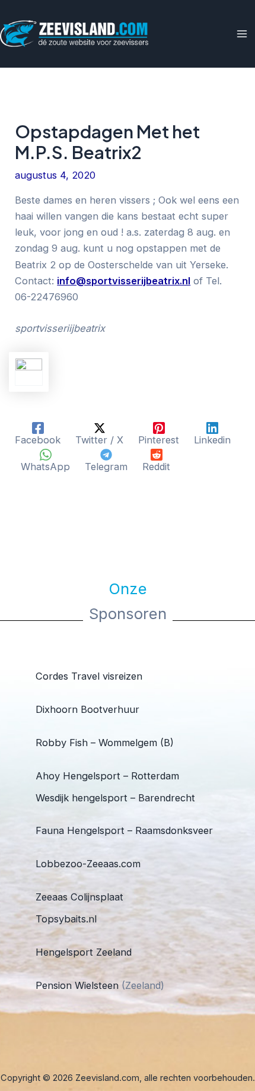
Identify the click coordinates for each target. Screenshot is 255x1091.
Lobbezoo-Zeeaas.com (88, 864)
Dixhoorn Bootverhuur (87, 709)
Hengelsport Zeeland (84, 952)
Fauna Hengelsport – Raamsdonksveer (124, 830)
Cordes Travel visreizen (89, 676)
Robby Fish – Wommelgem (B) (105, 743)
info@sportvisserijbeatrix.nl (123, 281)
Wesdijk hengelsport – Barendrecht (115, 798)
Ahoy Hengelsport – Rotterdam (107, 776)
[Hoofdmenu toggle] (241, 34)
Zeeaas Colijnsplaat (79, 897)
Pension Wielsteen (77, 985)
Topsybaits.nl (66, 919)
